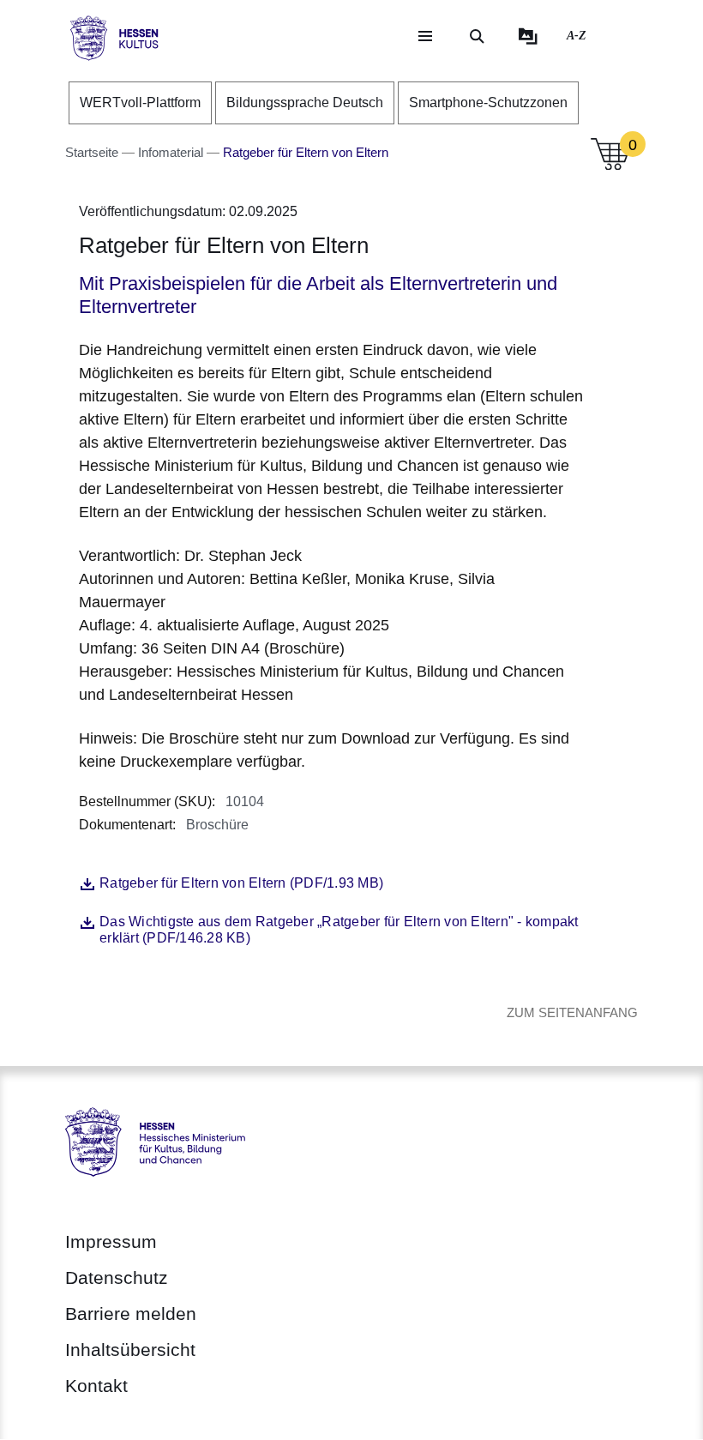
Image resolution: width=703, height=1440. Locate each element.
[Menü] (425, 36)
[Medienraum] (528, 36)
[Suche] (477, 36)
